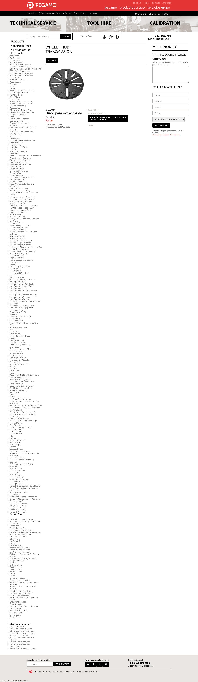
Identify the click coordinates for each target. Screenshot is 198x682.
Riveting (13, 314)
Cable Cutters (16, 431)
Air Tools (13, 368)
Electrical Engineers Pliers (20, 345)
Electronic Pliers (16, 143)
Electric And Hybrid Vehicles (22, 90)
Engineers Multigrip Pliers (20, 349)
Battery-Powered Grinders (21, 534)
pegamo (111, 7)
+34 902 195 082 (139, 662)
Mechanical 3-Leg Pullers (20, 379)
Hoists (12, 574)
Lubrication (15, 303)
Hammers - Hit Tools (19, 188)
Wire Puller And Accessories (22, 132)
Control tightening (18, 106)
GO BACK (52, 60)
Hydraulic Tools (22, 45)
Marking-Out (15, 269)
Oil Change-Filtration (19, 93)
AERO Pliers (15, 60)
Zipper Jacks (15, 615)
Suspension (15, 99)
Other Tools (17, 514)
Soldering (14, 149)
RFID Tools (14, 392)
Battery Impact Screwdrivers (21, 530)
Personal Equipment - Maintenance (25, 301)
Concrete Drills (16, 434)
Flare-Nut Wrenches (18, 162)
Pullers (13, 373)
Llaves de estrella (17, 167)
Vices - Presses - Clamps (20, 316)
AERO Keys (14, 58)
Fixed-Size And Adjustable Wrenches (25, 156)
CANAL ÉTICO (94, 671)
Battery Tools (15, 524)
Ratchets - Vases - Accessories (23, 197)
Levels (12, 264)
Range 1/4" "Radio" (18, 508)
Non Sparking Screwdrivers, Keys (24, 295)
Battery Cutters (16, 545)
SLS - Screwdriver (17, 477)
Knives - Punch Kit (18, 440)
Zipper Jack (15, 617)
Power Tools (15, 366)
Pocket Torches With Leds (21, 240)
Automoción (15, 77)
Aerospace (14, 56)
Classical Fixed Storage (19, 418)
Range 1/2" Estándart (19, 505)
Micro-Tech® (15, 145)
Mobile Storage (16, 423)
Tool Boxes (14, 494)
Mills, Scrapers (16, 445)
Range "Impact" (16, 501)
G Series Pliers (16, 351)
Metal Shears (15, 442)
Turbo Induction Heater (20, 595)
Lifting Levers (15, 608)
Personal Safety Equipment (21, 308)
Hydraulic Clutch (17, 223)
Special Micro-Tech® (19, 151)
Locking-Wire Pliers (18, 358)
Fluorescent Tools (17, 180)
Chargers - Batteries (18, 537)
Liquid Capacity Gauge (20, 266)
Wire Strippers (16, 134)
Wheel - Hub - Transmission (22, 101)
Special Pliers (15, 362)
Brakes (12, 86)
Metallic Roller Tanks (18, 610)
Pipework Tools (16, 310)
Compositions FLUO (19, 182)
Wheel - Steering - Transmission (23, 232)
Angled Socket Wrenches (20, 158)
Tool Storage (15, 425)
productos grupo (132, 7)
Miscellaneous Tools (18, 147)
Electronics (14, 138)
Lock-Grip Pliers (16, 355)
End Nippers (15, 347)
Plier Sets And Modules (20, 360)
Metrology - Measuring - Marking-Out (26, 247)
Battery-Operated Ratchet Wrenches (25, 532)
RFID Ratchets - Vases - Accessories (25, 408)
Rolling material (16, 484)
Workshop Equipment (19, 80)
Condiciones (175, 135)
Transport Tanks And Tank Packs (24, 606)
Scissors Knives (16, 449)
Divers (12, 88)
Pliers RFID (14, 397)
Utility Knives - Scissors (19, 451)
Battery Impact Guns (18, 528)
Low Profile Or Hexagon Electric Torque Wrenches (23, 559)
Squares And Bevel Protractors (23, 279)
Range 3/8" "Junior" (18, 512)
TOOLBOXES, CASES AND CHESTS (25, 486)
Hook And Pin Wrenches (20, 164)
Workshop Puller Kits (19, 390)
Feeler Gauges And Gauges (21, 260)
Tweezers (14, 153)
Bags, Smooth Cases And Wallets (24, 488)
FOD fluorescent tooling (20, 64)
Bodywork (14, 84)
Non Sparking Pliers (18, 288)
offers (152, 13)
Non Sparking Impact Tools (21, 286)
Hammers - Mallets (18, 212)
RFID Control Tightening (20, 399)
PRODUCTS (17, 41)
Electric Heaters (16, 567)
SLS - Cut (14, 462)
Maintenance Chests (19, 490)
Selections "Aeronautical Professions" (25, 69)
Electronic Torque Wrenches (22, 112)
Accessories (15, 108)
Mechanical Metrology (19, 273)
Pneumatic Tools (23, 49)
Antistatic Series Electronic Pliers (23, 140)
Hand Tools (16, 53)
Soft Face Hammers (18, 216)
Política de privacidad (160, 135)
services (163, 13)
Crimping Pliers (16, 121)
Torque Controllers (18, 114)
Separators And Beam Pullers (22, 382)
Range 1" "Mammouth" (19, 503)
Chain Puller (15, 539)
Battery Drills (15, 526)
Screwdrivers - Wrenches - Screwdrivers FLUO (21, 202)
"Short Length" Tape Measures (23, 251)
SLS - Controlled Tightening (22, 460)
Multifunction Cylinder (19, 635)
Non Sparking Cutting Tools (22, 284)
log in (146, 2)
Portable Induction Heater (21, 591)
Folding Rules (15, 262)
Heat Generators (17, 571)
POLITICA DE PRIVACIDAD (65, 671)
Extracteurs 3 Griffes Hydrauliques (24, 375)
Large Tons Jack (17, 627)
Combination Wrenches (20, 160)
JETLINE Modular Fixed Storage (23, 421)
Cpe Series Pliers (17, 340)
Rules (12, 275)
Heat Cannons (16, 569)
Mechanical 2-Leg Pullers (20, 377)
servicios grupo (158, 7)
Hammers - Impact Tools (20, 210)
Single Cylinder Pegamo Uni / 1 (23, 648)
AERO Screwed (16, 62)
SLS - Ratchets (16, 475)
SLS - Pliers (14, 473)
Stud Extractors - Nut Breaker (22, 388)
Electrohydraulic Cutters (20, 547)
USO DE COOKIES (82, 671)
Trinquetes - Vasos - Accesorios (23, 497)
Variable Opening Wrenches (22, 177)
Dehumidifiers (16, 565)
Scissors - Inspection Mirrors (22, 199)
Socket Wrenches (17, 175)
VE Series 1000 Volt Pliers (20, 364)
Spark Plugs (15, 97)
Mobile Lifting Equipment (20, 225)
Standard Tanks (16, 613)
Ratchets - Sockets (18, 229)
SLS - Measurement (18, 471)
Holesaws (14, 438)
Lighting (13, 234)
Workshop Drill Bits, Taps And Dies (25, 453)
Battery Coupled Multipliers (21, 519)
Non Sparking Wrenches (20, 297)
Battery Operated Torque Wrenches (25, 521)
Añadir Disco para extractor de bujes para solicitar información (108, 118)
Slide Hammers (16, 384)
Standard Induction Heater (21, 593)
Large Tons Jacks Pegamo (21, 629)
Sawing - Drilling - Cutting (21, 427)
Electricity (14, 117)
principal (137, 2)
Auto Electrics (15, 82)
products (140, 13)
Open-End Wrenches (19, 171)
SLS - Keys (14, 466)
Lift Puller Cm (16, 541)
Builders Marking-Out (19, 253)
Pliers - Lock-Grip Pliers (20, 336)
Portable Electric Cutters (20, 550)
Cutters (13, 543)
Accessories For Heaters (20, 580)
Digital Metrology (17, 258)
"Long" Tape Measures (19, 249)
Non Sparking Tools (18, 282)
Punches (13, 125)
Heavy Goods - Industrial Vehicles (24, 219)
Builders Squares (17, 256)
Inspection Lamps (17, 236)
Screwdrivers (15, 334)
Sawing (13, 447)
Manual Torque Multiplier (20, 243)
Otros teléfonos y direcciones (141, 666)
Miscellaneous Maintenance (22, 306)
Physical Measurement (19, 123)
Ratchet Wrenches (18, 173)
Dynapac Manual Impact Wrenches (25, 499)
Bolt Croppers (16, 429)
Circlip (12, 338)
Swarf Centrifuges (17, 604)
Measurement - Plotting (20, 190)
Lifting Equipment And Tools (22, 631)
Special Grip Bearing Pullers (21, 386)
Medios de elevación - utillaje (22, 633)
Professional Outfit (18, 312)
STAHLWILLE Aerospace (20, 71)
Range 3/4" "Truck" (18, 510)
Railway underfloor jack (20, 642)
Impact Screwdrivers (18, 327)
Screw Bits (14, 332)
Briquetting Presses (18, 602)
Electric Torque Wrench (20, 552)
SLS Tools (14, 455)
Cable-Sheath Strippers (20, 119)
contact (156, 2)
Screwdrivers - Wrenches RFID (23, 412)
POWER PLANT (16, 95)
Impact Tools (15, 214)
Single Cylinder (16, 646)
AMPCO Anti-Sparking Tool (21, 73)
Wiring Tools (15, 136)
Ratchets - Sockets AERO (20, 67)
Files (12, 436)
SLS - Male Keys (16, 468)
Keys (12, 329)
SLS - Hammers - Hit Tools (21, 464)
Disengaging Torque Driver (21, 110)
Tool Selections (16, 481)
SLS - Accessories (17, 458)
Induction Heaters (17, 578)
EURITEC (13, 563)
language (166, 2)
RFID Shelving (16, 410)
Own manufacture (20, 624)
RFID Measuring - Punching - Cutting (26, 405)
